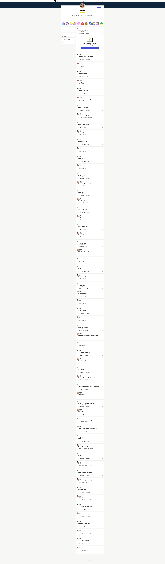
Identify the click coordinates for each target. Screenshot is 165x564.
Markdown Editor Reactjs (84, 65)
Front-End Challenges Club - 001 (86, 403)
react (79, 31)
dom (79, 456)
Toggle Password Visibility (85, 446)
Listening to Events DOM (84, 515)
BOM (79, 268)
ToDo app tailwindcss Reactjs (85, 56)
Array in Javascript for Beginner (86, 420)
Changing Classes (83, 243)
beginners (82, 66)
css (86, 108)
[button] (63, 23)
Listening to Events (83, 234)
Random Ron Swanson (84, 523)
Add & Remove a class (83, 540)
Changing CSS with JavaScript (86, 82)
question (83, 473)
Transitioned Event (83, 360)
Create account (107, 1)
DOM (79, 260)
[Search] (57, 1)
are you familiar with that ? (85, 472)
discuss (80, 473)
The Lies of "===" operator (85, 183)
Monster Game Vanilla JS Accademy (87, 377)
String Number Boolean (84, 344)
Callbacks (80, 217)
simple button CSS (83, 226)
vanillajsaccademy (81, 379)
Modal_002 (81, 192)
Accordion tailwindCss (84, 115)
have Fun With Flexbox (84, 200)
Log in (103, 1)
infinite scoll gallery (83, 30)
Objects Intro (81, 302)
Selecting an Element (83, 251)
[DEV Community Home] (55, 1)
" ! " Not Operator (82, 285)
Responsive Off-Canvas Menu (85, 480)
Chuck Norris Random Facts (85, 532)
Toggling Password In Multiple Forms (87, 428)
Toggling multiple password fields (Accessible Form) (90, 437)
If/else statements (82, 293)
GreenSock (81, 369)
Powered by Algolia (82, 1)
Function (80, 319)
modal (83, 465)
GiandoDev (80, 54)
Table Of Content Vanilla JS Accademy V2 (89, 386)
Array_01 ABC (81, 175)
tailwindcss (80, 117)
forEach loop (81, 150)
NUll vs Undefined (82, 276)
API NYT (80, 498)
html (83, 404)
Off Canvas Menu (82, 489)
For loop (80, 158)
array (79, 421)
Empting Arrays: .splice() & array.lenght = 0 (89, 335)
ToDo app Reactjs (82, 73)
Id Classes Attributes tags (84, 99)
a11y (85, 404)
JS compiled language (84, 124)
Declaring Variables (83, 327)
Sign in (94, 50)
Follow (99, 7)
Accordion (81, 394)
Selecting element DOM (84, 549)
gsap (83, 370)
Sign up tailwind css (83, 90)
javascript (82, 31)
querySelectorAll (82, 141)
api (82, 499)
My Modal (80, 463)
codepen (80, 193)
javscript (83, 387)
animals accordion (83, 107)
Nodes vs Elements (83, 132)
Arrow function (82, 310)
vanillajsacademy (84, 448)
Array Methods (82, 167)
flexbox (87, 202)
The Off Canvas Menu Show (85, 506)
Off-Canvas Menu (82, 209)
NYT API (80, 411)
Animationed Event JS (84, 352)
